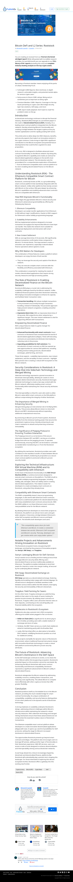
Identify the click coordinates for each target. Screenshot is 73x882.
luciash (20, 857)
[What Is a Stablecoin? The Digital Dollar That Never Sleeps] (36, 828)
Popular (19, 10)
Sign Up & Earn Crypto (62, 9)
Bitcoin (36, 10)
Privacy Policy (67, 875)
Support (5, 874)
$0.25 (17, 51)
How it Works (6, 872)
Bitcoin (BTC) (29, 769)
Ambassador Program (18, 872)
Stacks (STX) (19, 772)
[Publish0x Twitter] (61, 872)
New (24, 10)
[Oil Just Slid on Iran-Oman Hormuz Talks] (21, 828)
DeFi (47, 769)
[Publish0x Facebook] (58, 872)
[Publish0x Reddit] (65, 872)
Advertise (29, 872)
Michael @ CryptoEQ (22, 48)
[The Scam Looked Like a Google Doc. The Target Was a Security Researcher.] (51, 828)
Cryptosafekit (51, 841)
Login (51, 9)
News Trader (21, 841)
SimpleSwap (36, 841)
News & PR (30, 9)
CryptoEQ (31, 48)
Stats (24, 872)
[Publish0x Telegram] (63, 872)
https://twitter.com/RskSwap (30, 860)
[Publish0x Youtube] (69, 872)
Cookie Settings (11, 874)
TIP (53, 809)
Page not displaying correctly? (36, 866)
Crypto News (38, 769)
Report (33, 862)
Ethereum (42, 10)
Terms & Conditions (58, 875)
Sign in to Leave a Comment (37, 850)
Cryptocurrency (20, 769)
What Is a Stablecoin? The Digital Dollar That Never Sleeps (36, 835)
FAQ (11, 872)
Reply (26, 862)
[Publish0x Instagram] (67, 872)
